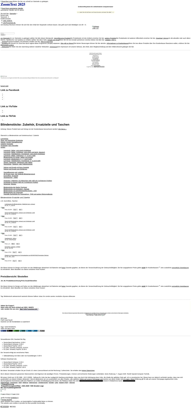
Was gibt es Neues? (67, 43)
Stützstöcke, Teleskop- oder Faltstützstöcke (18, 164)
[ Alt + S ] (95, 28)
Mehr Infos (12, 406)
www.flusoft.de (95, 58)
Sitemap (72, 382)
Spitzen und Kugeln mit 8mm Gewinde (16, 167)
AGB (20, 382)
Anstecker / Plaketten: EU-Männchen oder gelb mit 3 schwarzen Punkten (28, 180)
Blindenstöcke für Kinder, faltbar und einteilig (18, 157)
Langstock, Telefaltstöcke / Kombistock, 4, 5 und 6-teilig (22, 161)
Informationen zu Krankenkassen (118, 43)
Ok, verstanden (4, 406)
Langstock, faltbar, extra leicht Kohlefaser (17, 150)
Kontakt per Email (53, 40)
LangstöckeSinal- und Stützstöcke (8, 139)
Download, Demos (162, 38)
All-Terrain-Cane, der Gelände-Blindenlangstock (19, 174)
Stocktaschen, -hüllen (11, 177)
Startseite (13, 13)
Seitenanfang (5, 382)
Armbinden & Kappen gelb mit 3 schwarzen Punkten (21, 182)
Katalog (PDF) (63, 382)
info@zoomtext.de (9, 23)
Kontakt (51, 382)
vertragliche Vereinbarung (180, 267)
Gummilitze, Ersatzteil (11, 176)
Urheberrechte (43, 382)
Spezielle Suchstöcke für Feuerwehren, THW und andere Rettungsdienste (28, 194)
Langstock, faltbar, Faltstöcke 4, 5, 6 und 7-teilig (19, 155)
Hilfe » (13, 243)
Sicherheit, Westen (10, 184)
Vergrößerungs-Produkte (62, 38)
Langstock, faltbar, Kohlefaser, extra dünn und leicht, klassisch (24, 152)
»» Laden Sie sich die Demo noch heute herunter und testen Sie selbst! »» (96, 12)
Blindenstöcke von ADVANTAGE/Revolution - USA (20, 191)
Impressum (53, 47)
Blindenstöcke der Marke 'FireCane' (15, 187)
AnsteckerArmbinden (7, 144)
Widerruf (25, 382)
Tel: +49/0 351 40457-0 (95, 59)
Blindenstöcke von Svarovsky (13, 192)
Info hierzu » (62, 129)
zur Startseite (5, 38)
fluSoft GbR (4, 86)
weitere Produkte (110, 38)
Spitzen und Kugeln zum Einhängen (15, 169)
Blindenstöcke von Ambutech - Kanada (16, 189)
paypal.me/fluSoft (97, 65)
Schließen (14, 398)
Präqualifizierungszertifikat (15, 386)
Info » (20, 209)
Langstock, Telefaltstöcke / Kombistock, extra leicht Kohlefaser (24, 154)
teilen (4, 331)
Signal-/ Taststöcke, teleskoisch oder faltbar (18, 162)
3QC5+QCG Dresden (99, 66)
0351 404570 (7, 21)
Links (56, 382)
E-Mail (42, 331)
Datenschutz (33, 382)
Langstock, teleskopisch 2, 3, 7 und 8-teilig (18, 159)
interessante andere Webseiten (7, 46)
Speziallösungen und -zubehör (14, 172)
